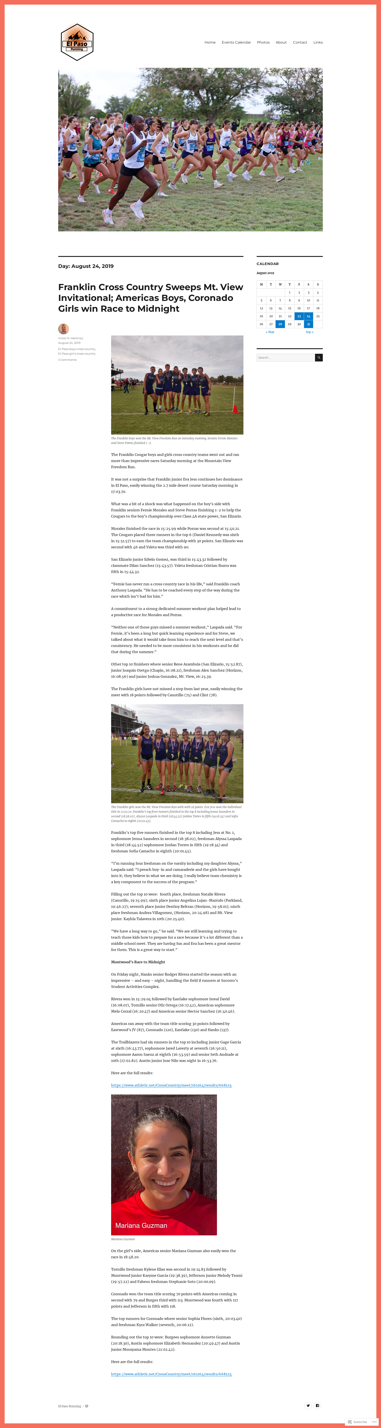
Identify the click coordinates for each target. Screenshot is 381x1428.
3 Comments (67, 359)
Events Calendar (236, 42)
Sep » (310, 332)
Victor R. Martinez (70, 338)
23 (299, 316)
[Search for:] (286, 357)
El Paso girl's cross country (76, 353)
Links (318, 42)
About (281, 42)
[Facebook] (317, 1406)
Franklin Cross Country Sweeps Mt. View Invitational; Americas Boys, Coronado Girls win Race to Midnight (150, 298)
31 (308, 324)
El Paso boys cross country (76, 349)
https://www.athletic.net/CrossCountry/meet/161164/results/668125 (171, 1085)
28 (280, 324)
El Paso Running (69, 1406)
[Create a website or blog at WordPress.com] (86, 1406)
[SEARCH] (319, 357)
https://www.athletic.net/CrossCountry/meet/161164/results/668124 (171, 1374)
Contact (300, 42)
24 (308, 316)
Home (210, 42)
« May (270, 332)
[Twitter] (308, 1406)
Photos (263, 42)
